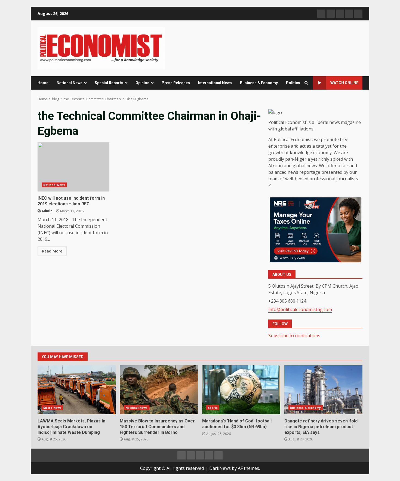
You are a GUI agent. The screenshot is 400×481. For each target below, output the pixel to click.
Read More (52, 251)
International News (215, 83)
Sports (213, 408)
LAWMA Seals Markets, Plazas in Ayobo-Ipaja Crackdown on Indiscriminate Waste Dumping (77, 389)
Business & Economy (259, 83)
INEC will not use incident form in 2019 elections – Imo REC (73, 166)
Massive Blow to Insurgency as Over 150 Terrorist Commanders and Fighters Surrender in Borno (159, 389)
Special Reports (109, 83)
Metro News (52, 408)
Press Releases (176, 83)
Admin (47, 211)
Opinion (142, 83)
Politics (293, 83)
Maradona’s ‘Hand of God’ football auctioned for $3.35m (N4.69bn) (241, 389)
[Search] (306, 83)
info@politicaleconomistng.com (300, 309)
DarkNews (220, 468)
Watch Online (344, 83)
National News (69, 83)
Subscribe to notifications (294, 336)
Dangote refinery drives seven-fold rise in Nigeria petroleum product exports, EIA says (323, 389)
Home (43, 83)
